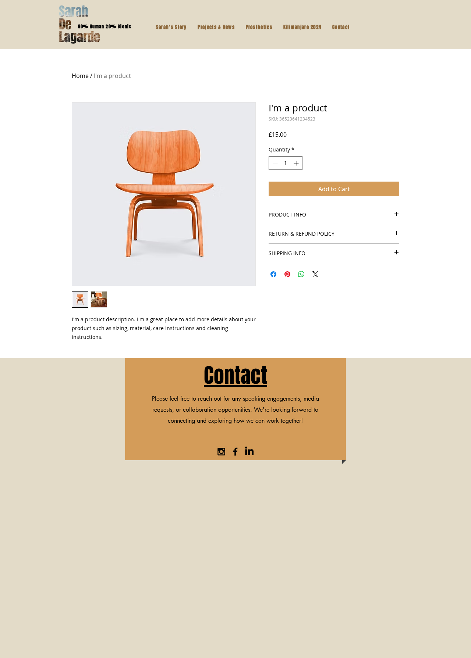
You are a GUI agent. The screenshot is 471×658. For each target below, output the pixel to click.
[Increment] (296, 163)
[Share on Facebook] (273, 274)
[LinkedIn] (249, 451)
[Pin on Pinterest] (287, 274)
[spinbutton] (285, 163)
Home (80, 76)
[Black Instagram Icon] (221, 451)
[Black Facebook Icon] (235, 451)
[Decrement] (274, 163)
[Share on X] (315, 274)
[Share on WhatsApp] (301, 274)
